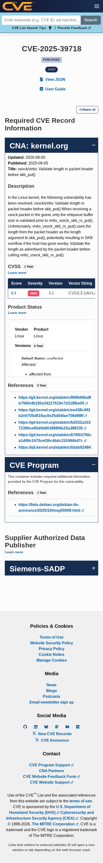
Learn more (17, 273)
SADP (52, 69)
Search (90, 20)
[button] (97, 6)
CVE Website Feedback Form (50, 777)
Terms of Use (51, 637)
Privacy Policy (51, 649)
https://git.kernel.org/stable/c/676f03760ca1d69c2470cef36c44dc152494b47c (55, 438)
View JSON (54, 79)
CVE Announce (54, 740)
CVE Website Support (50, 782)
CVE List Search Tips (29, 28)
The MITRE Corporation (54, 824)
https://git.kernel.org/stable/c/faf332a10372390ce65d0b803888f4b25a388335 (54, 425)
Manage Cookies (51, 660)
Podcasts (51, 696)
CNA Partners (51, 771)
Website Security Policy (51, 643)
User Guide (55, 89)
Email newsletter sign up (51, 702)
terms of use (80, 801)
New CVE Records (54, 734)
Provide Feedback (73, 28)
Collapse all (87, 109)
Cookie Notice (51, 654)
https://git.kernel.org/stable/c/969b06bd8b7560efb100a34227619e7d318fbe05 (54, 400)
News (51, 685)
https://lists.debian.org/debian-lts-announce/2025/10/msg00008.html (49, 507)
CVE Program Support (50, 765)
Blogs (51, 691)
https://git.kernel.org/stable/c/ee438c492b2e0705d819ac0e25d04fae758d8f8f (54, 413)
